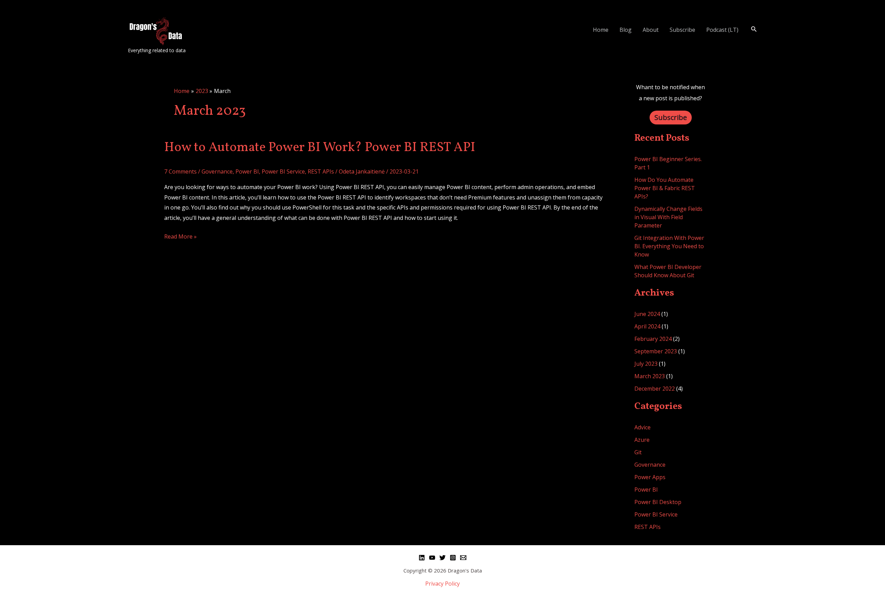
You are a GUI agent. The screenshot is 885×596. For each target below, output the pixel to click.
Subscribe (682, 30)
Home (600, 30)
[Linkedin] (422, 558)
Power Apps (649, 477)
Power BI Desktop (657, 502)
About (651, 30)
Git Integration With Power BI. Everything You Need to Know (669, 246)
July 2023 (646, 363)
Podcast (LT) (722, 30)
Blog (626, 30)
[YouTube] (432, 558)
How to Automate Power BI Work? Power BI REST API (319, 148)
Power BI (247, 171)
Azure (642, 440)
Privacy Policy (442, 583)
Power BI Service (283, 171)
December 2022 (654, 388)
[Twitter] (442, 558)
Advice (642, 427)
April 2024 (647, 326)
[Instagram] (453, 558)
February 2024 (653, 339)
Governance (217, 171)
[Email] (463, 558)
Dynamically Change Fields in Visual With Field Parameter (668, 217)
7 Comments (180, 171)
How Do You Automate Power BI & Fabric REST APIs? (664, 188)
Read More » (180, 236)
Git (638, 452)
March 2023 (649, 376)
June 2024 (647, 314)
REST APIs (321, 171)
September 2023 (655, 351)
